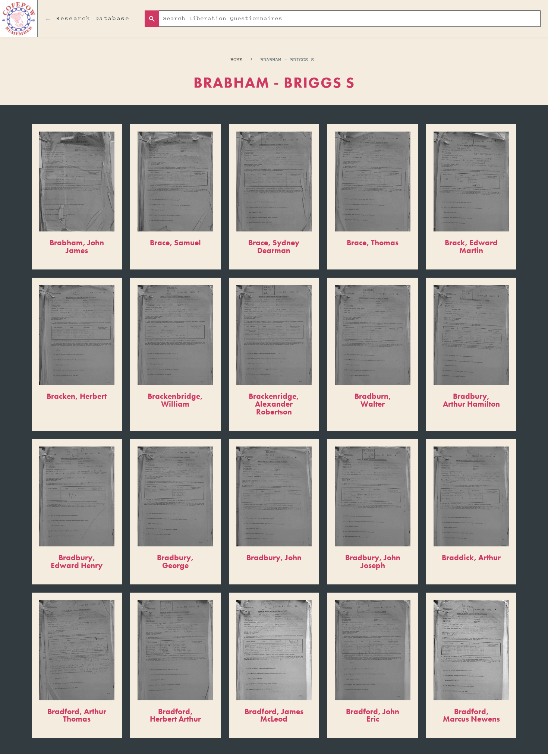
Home (236, 59)
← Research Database (87, 19)
